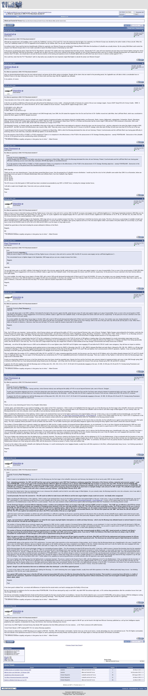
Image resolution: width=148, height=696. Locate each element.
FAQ (18, 16)
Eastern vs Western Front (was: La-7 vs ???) (15, 680)
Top (145, 688)
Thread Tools (131, 28)
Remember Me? (140, 12)
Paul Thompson (11, 148)
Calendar (121, 16)
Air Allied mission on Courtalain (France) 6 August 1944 (17, 669)
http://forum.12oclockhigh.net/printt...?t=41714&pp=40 (80, 415)
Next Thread (79, 645)
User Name (122, 12)
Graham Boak (10, 67)
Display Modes (140, 28)
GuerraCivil (9, 34)
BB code (6, 657)
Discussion (34, 12)
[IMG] (5, 659)
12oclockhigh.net (133, 688)
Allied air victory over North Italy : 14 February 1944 (16, 672)
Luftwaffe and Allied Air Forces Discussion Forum (18, 12)
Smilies (6, 658)
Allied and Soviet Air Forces (44, 12)
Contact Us (125, 688)
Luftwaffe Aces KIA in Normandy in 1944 (14, 674)
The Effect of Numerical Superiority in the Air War (16, 677)
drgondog (17, 91)
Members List (64, 16)
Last (141, 25)
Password (121, 14)
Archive (141, 688)
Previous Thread (70, 645)
